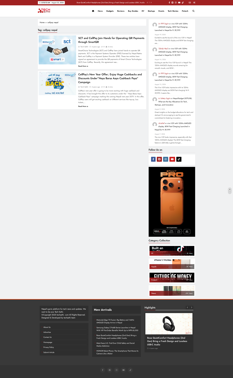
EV (143, 11)
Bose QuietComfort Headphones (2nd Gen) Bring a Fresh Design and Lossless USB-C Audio (111, 3)
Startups (151, 11)
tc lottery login (164, 98)
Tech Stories (173, 11)
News (100, 11)
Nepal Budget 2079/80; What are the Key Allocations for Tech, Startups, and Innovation (173, 101)
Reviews (120, 11)
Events (161, 11)
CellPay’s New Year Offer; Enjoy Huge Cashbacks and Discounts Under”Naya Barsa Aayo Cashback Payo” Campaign (110, 78)
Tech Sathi (84, 46)
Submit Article (48, 352)
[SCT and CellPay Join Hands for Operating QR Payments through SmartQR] (57, 49)
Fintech (185, 11)
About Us (46, 327)
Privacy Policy (48, 347)
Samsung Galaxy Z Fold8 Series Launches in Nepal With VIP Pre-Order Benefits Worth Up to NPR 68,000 (117, 329)
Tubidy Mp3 (163, 48)
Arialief (161, 123)
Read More (82, 66)
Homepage (47, 342)
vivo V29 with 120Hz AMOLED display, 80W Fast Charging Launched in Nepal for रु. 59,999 (171, 27)
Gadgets (110, 11)
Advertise (47, 332)
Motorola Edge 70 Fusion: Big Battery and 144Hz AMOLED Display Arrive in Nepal (115, 321)
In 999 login (163, 23)
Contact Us (47, 337)
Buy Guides (133, 11)
